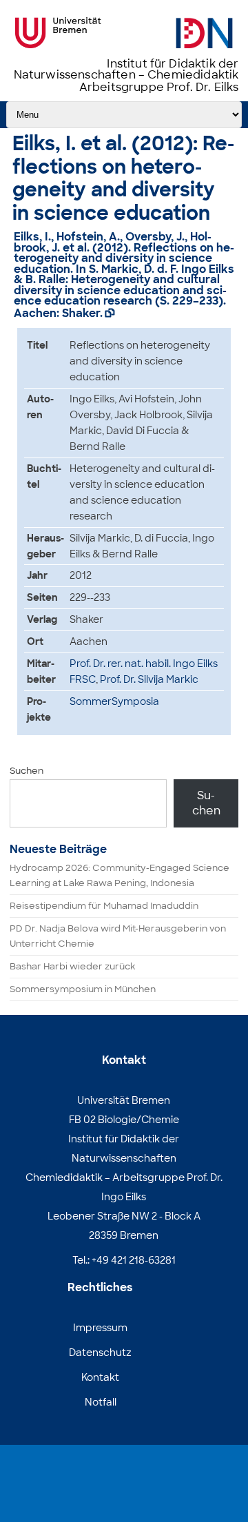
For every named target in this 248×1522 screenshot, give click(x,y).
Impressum (100, 1328)
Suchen (26, 771)
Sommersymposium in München (83, 989)
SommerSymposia (114, 701)
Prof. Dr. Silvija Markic (149, 679)
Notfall (100, 1402)
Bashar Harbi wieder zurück (72, 966)
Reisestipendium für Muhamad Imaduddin (104, 906)
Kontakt (100, 1377)
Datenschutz (100, 1352)
